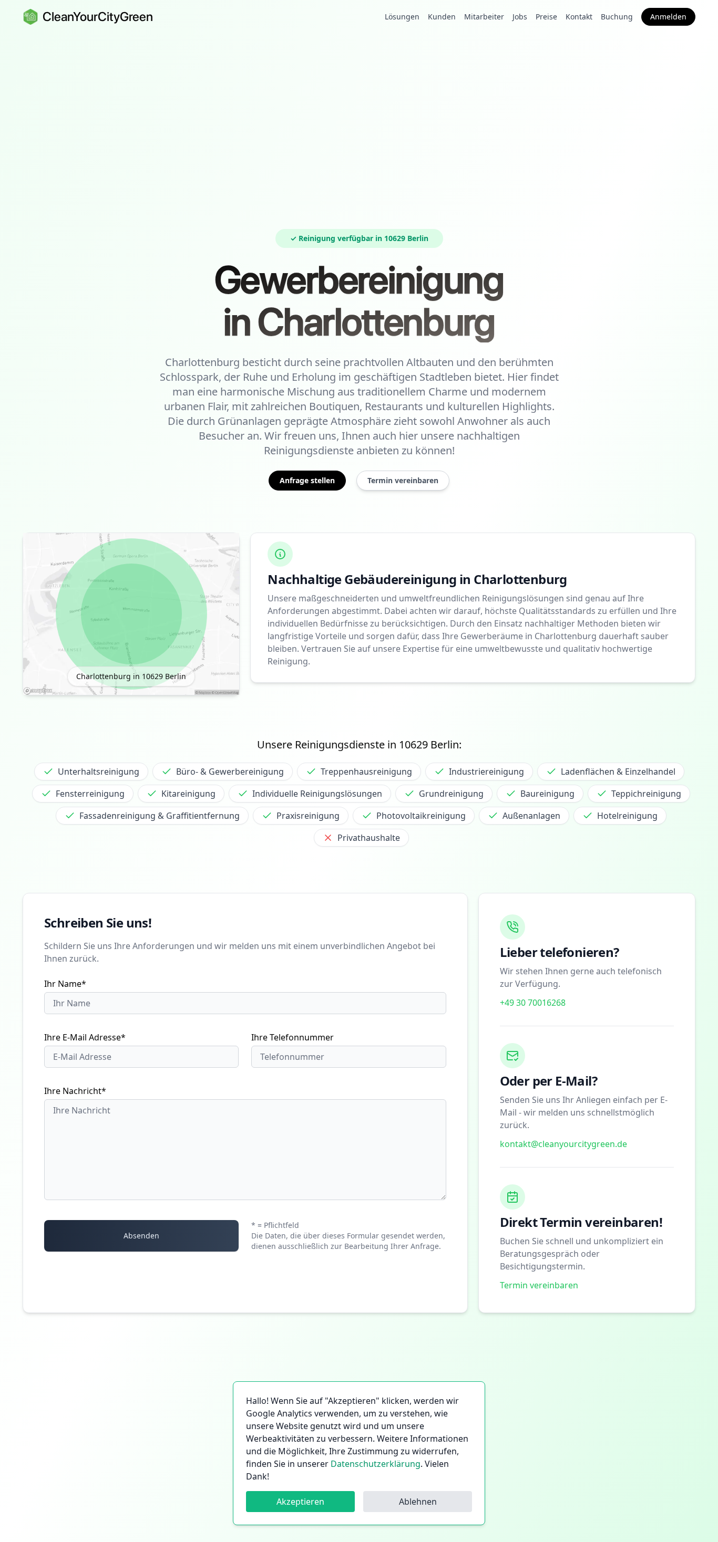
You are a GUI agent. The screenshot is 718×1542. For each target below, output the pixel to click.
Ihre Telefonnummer (292, 1037)
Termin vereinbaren (539, 1285)
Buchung (617, 17)
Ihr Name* (65, 983)
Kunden (442, 17)
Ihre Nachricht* (75, 1091)
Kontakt (579, 17)
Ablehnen (418, 1501)
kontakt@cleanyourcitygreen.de (563, 1144)
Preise (546, 17)
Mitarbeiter (484, 17)
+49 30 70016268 (533, 1002)
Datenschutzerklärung (375, 1464)
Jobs (519, 17)
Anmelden (668, 17)
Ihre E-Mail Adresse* (85, 1037)
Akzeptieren (300, 1501)
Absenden (141, 1236)
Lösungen (402, 17)
